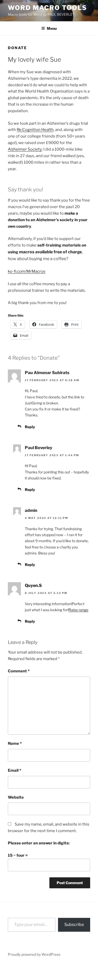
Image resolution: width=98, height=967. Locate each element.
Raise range (78, 610)
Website (16, 797)
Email (14, 770)
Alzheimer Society (25, 149)
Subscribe (74, 924)
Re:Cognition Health (35, 129)
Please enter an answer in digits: (39, 843)
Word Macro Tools (47, 8)
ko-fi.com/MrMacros (26, 271)
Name (15, 743)
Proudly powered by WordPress (34, 954)
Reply (30, 427)
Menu (52, 28)
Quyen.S (33, 585)
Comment (19, 671)
